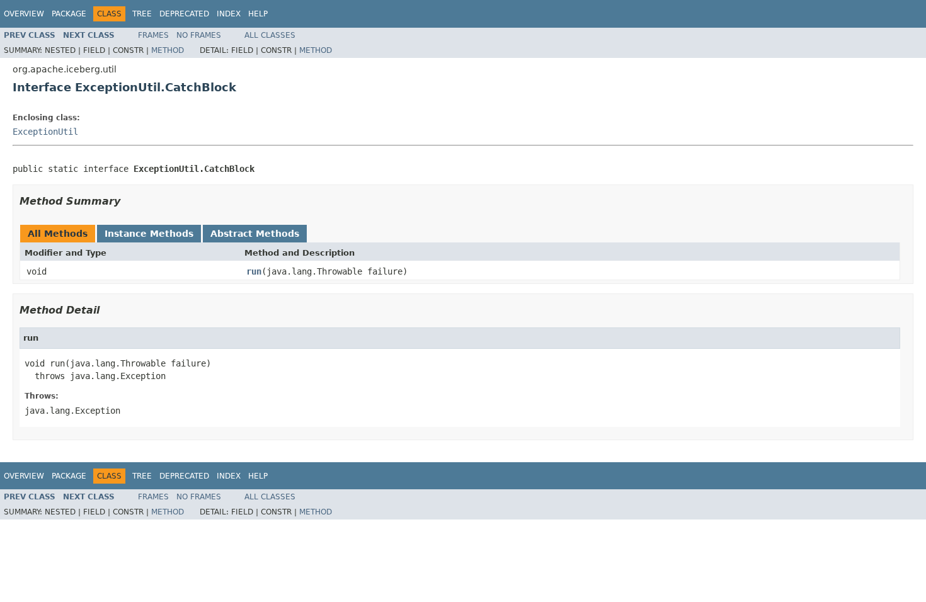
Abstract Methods (254, 234)
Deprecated (184, 13)
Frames (153, 35)
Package (69, 13)
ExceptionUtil (45, 132)
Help (258, 13)
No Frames (198, 35)
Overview (24, 13)
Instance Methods (149, 234)
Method (167, 50)
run (253, 271)
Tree (142, 13)
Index (229, 13)
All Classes (269, 35)
